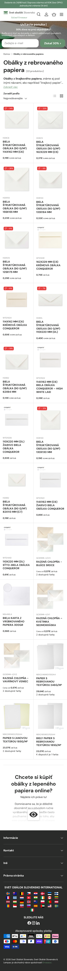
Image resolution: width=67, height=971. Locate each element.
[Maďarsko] (15, 901)
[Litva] (56, 897)
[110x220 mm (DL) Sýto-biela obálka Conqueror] (17, 540)
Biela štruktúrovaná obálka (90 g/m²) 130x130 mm (48, 447)
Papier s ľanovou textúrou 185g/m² (15, 739)
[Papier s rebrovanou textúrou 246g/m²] (50, 656)
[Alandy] (8, 893)
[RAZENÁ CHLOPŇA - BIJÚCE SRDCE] (50, 540)
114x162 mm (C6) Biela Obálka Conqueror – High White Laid (49, 387)
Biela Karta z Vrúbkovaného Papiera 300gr (13, 621)
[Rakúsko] (56, 901)
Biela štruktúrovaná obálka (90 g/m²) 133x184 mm (48, 207)
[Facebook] (29, 923)
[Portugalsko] (49, 901)
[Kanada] (49, 897)
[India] (35, 897)
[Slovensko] (22, 905)
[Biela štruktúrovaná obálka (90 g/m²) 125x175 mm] (17, 240)
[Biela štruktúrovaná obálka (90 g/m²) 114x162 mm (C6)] (17, 120)
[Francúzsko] (8, 897)
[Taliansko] (32, 910)
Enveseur (47, 962)
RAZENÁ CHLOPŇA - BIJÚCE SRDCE (49, 563)
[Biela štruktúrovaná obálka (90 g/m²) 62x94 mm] (17, 360)
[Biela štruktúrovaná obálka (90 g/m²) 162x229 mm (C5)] (50, 120)
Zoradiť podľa (11, 93)
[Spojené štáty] (49, 905)
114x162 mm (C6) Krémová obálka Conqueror (15, 325)
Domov (6, 54)
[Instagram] (33, 923)
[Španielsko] (35, 905)
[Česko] (29, 893)
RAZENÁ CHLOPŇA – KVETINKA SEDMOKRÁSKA (49, 622)
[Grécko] (15, 897)
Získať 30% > (52, 43)
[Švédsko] (56, 905)
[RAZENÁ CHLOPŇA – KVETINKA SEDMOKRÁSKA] (50, 596)
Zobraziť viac (10, 86)
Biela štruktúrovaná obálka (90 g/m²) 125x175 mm (15, 267)
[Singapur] (15, 905)
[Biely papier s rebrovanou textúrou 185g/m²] (50, 716)
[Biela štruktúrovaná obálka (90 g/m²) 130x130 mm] (50, 420)
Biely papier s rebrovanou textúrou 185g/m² (48, 742)
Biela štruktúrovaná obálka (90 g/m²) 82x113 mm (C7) (15, 507)
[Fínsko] (56, 893)
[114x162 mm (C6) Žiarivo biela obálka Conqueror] (50, 480)
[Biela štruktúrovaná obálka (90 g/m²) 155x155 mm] (17, 180)
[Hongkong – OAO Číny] (29, 897)
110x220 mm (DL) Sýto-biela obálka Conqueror (16, 565)
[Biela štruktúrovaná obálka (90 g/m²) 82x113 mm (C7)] (17, 480)
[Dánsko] (42, 893)
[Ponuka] (61, 14)
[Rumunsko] (8, 905)
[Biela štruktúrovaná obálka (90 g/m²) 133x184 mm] (50, 180)
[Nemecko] (22, 901)
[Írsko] (42, 897)
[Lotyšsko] (8, 901)
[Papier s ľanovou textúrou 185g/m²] (17, 716)
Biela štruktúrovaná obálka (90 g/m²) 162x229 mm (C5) (48, 147)
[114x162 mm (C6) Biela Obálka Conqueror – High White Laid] (50, 360)
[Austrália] (15, 893)
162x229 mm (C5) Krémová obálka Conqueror (48, 265)
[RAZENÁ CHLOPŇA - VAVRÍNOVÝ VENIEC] (17, 656)
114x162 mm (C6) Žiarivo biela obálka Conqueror (50, 505)
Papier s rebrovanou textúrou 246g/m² (49, 682)
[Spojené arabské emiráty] (42, 905)
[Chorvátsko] (35, 893)
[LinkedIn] (38, 923)
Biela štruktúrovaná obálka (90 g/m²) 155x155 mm (15, 207)
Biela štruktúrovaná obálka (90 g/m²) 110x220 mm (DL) (48, 327)
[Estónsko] (49, 893)
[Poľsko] (42, 901)
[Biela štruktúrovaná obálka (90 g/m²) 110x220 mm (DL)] (50, 300)
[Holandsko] (22, 897)
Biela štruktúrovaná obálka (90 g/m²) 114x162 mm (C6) (15, 147)
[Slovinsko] (29, 905)
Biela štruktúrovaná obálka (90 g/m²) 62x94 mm (15, 387)
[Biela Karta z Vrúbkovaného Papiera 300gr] (17, 596)
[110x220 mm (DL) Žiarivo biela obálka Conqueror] (17, 420)
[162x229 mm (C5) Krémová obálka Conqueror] (50, 240)
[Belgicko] (22, 893)
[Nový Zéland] (35, 901)
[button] (54, 14)
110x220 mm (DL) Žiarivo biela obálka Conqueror (13, 446)
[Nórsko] (29, 901)
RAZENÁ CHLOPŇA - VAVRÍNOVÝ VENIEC (16, 679)
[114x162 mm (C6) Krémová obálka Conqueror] (17, 300)
